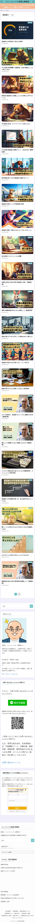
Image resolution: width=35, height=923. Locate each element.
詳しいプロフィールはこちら (10, 674)
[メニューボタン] (33, 1)
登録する (17, 808)
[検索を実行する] (31, 606)
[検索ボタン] (1, 1)
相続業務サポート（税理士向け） (13, 913)
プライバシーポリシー (17, 918)
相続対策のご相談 (26, 913)
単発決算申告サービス (25, 911)
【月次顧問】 (8, 911)
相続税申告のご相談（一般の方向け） (11, 915)
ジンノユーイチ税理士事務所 (17, 2)
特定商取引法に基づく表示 (27, 915)
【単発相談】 (15, 911)
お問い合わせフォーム (11, 762)
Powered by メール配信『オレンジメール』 (17, 811)
